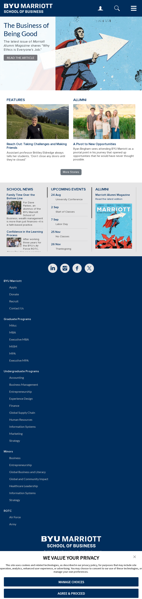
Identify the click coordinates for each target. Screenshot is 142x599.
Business (15, 458)
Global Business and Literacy (27, 472)
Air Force (15, 517)
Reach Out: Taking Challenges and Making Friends (37, 146)
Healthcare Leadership (23, 486)
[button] (134, 556)
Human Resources (20, 419)
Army (12, 524)
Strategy (14, 440)
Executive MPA (19, 360)
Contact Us (16, 308)
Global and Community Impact (28, 479)
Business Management (23, 384)
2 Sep (55, 207)
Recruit (13, 301)
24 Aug (56, 195)
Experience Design (21, 398)
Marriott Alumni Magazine (112, 195)
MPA (12, 353)
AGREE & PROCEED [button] (71, 593)
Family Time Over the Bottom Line (21, 196)
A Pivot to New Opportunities (94, 144)
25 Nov (55, 232)
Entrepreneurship (20, 391)
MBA (12, 332)
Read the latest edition (108, 199)
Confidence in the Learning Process (25, 233)
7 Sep (54, 219)
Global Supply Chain (22, 412)
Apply (13, 287)
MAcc (13, 325)
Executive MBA (19, 339)
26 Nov (56, 244)
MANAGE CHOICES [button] (71, 582)
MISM (13, 346)
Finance (14, 405)
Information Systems (22, 426)
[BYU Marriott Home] (71, 540)
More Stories (71, 172)
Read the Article (20, 57)
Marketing (16, 433)
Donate (14, 294)
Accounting (16, 377)
